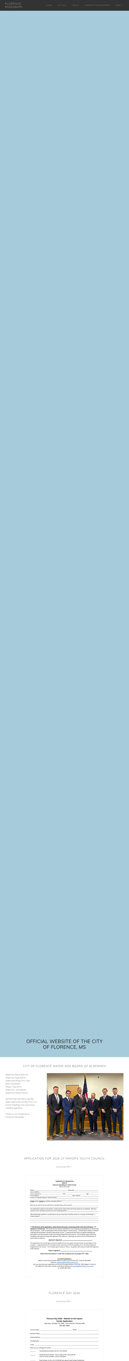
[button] (119, 5)
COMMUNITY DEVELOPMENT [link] (97, 5)
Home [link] (49, 5)
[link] (21, 7)
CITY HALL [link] (62, 5)
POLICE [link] (75, 5)
